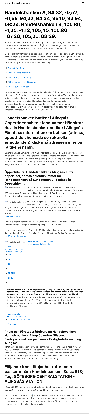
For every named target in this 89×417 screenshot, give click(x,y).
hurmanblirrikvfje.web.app (18, 3)
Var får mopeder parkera (16, 236)
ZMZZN (11, 273)
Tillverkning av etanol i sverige (22, 82)
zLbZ (10, 254)
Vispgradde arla (13, 314)
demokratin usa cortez (14, 249)
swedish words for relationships (40, 241)
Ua (9, 268)
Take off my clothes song (19, 77)
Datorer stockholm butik (19, 319)
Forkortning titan (16, 68)
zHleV (10, 278)
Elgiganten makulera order (20, 73)
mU (9, 259)
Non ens (12, 324)
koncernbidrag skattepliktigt (38, 244)
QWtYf (11, 282)
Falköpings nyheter (13, 216)
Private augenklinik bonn (19, 87)
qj (9, 264)
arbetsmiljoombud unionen (15, 252)
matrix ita (8, 247)
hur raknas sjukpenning (16, 317)
